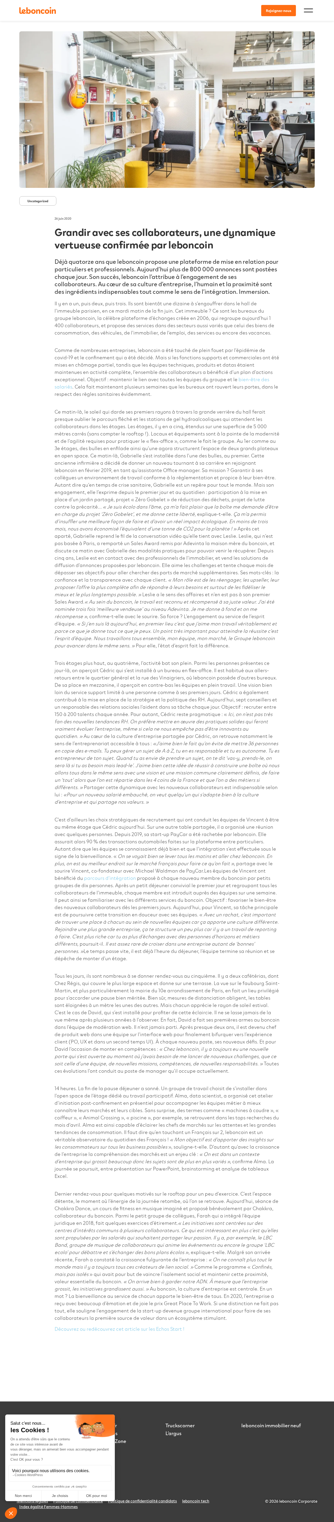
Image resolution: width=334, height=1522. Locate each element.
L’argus (173, 1433)
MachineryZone (108, 1441)
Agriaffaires (103, 1433)
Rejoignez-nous (278, 10)
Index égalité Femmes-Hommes (48, 1506)
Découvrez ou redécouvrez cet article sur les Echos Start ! (119, 1329)
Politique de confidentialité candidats (142, 1500)
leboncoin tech (195, 1500)
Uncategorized (37, 201)
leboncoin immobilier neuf (271, 1425)
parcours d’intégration (110, 878)
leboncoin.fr (103, 1425)
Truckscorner (180, 1425)
